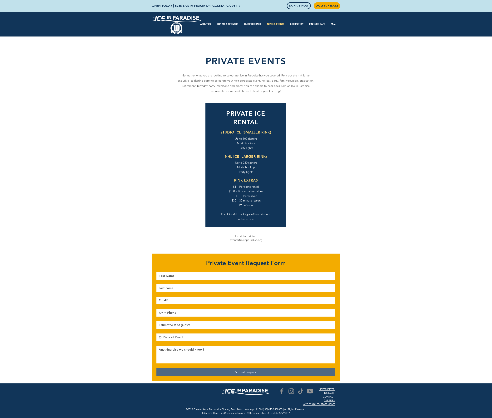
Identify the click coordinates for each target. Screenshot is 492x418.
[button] (205, 24)
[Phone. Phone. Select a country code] (162, 312)
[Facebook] (282, 391)
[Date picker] (160, 337)
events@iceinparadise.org (246, 240)
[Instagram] (291, 391)
